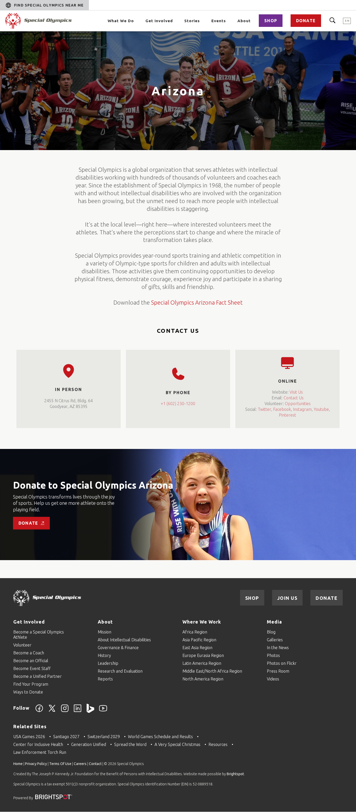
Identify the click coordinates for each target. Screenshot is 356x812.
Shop (270, 20)
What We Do (121, 21)
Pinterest (287, 415)
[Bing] (90, 711)
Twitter (264, 409)
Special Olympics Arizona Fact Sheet (197, 302)
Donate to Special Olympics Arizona (93, 485)
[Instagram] (64, 711)
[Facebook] (39, 711)
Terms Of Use (60, 764)
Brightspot (235, 774)
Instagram (302, 409)
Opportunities (298, 403)
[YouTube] (103, 711)
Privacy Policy (36, 764)
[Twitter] (52, 711)
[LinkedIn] (77, 711)
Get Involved (159, 21)
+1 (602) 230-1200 (178, 403)
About (244, 21)
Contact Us (294, 397)
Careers (80, 764)
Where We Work (201, 621)
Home (18, 764)
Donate (306, 20)
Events (218, 21)
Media (274, 621)
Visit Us (296, 391)
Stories (192, 21)
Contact (95, 764)
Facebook (282, 409)
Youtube (321, 409)
